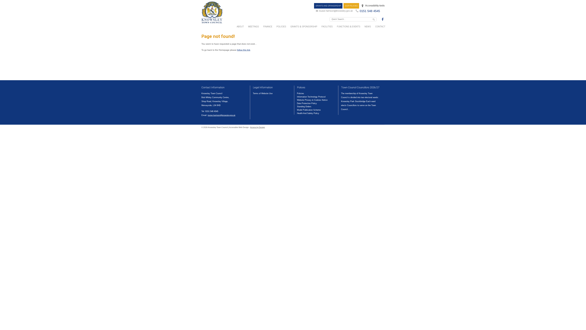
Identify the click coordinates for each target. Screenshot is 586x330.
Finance (267, 26)
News (368, 26)
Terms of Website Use (263, 93)
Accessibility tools (375, 5)
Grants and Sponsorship (328, 6)
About (240, 26)
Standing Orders (304, 106)
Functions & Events (348, 26)
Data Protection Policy (307, 103)
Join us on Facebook (383, 19)
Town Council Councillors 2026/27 (360, 87)
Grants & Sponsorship (303, 26)
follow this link (243, 50)
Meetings (253, 26)
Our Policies (351, 6)
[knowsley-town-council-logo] (212, 13)
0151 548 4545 (370, 11)
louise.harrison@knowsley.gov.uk (336, 10)
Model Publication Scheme (309, 110)
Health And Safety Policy (308, 113)
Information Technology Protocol (311, 97)
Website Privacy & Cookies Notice (312, 100)
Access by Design (257, 127)
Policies (281, 26)
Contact (380, 26)
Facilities (327, 26)
